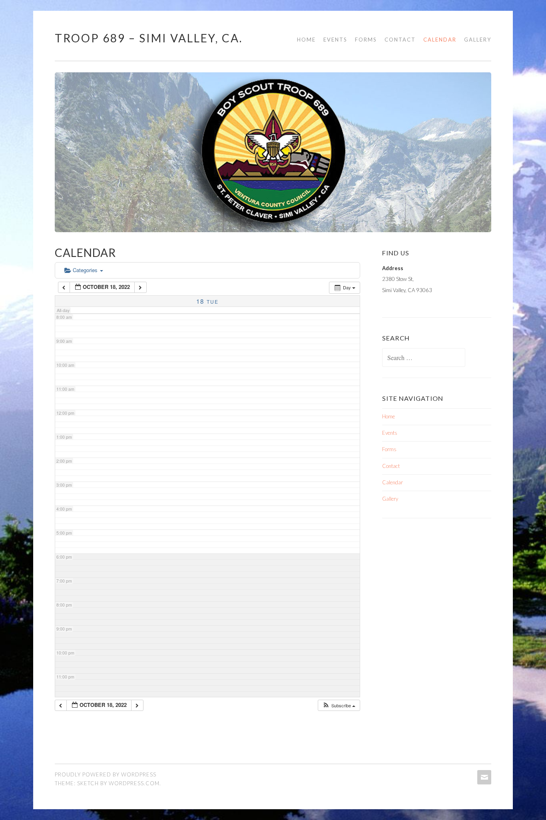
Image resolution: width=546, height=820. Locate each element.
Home (306, 39)
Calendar (439, 39)
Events (335, 39)
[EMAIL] (483, 777)
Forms (366, 39)
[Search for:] (423, 358)
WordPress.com (134, 783)
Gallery (477, 39)
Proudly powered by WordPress (105, 774)
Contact (400, 39)
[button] (338, 705)
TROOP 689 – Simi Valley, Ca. (149, 38)
